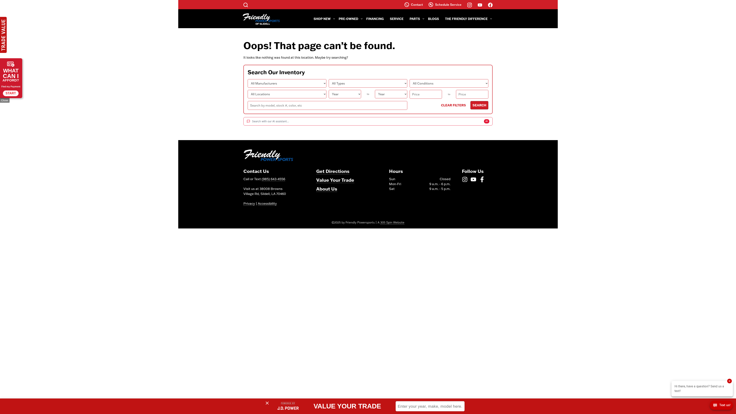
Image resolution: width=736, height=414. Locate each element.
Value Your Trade (335, 180)
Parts (415, 19)
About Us (326, 189)
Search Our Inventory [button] (276, 72)
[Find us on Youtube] (480, 5)
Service (396, 19)
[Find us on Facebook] (490, 5)
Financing (375, 19)
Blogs (433, 19)
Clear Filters (453, 105)
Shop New (322, 19)
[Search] (245, 5)
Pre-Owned (348, 19)
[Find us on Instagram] (469, 5)
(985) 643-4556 (273, 179)
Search (479, 105)
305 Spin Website (392, 222)
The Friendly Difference (466, 19)
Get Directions (332, 171)
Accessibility (267, 203)
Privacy (249, 203)
